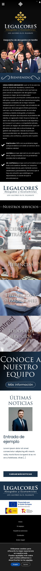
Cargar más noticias (20, 474)
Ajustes (20, 564)
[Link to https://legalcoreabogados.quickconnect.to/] (39, 2)
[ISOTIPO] (20, 2)
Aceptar (20, 558)
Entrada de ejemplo (13, 439)
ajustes (29, 554)
